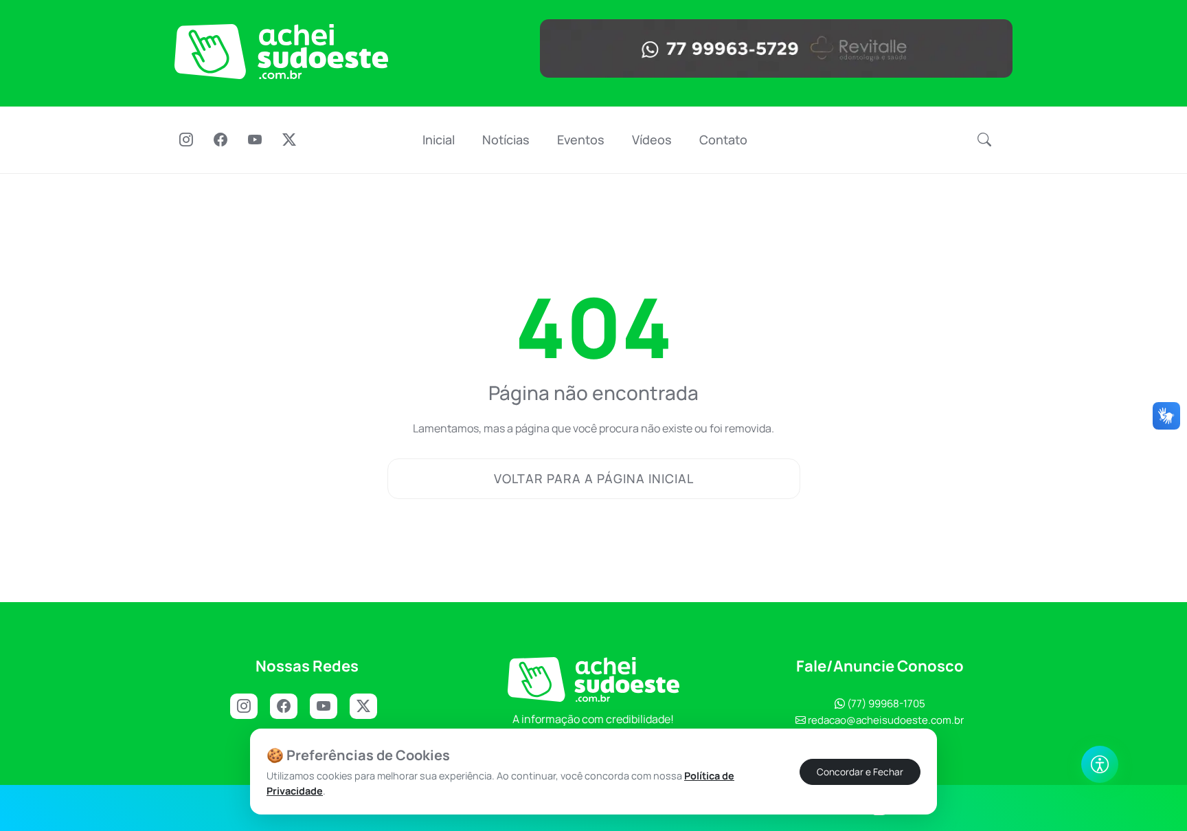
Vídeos (652, 139)
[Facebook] (220, 140)
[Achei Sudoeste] (281, 51)
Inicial (438, 139)
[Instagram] (186, 140)
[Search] (984, 140)
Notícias (506, 139)
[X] (289, 140)
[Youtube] (255, 140)
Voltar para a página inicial (594, 478)
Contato (723, 139)
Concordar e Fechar (860, 771)
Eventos (580, 139)
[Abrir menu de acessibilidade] (1099, 764)
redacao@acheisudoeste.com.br (886, 720)
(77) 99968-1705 (885, 703)
